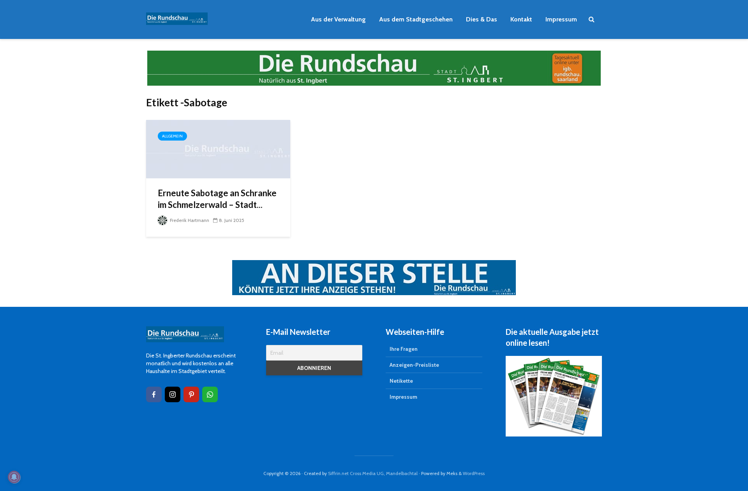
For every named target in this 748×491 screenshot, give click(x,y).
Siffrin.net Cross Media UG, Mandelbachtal (373, 473)
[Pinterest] (191, 394)
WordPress (474, 473)
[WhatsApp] (210, 394)
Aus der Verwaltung (338, 19)
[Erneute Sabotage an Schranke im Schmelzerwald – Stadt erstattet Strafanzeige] (218, 148)
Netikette (401, 380)
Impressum (561, 19)
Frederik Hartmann (189, 220)
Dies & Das (481, 19)
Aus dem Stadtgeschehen (416, 19)
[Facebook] (154, 394)
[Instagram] (172, 394)
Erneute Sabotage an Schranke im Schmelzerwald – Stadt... (217, 199)
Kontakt (521, 19)
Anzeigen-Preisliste (414, 364)
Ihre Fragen (404, 348)
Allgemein (172, 136)
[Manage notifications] (14, 477)
